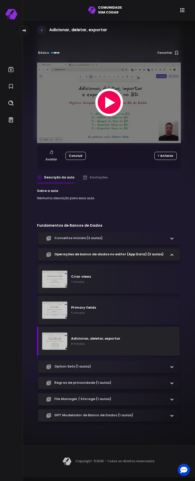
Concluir (76, 156)
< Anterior (165, 156)
